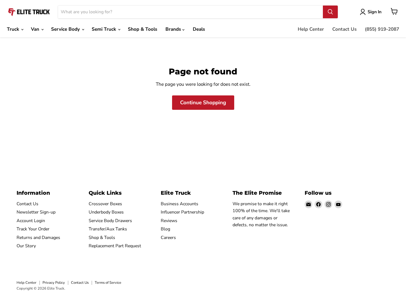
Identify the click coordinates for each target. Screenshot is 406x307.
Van (36, 29)
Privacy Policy (54, 282)
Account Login (31, 221)
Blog (165, 229)
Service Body (66, 29)
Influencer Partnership (182, 212)
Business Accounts (179, 204)
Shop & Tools (142, 29)
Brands (173, 29)
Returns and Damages (38, 238)
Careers (168, 238)
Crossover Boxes (105, 204)
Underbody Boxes (106, 212)
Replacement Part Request (115, 246)
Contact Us (344, 29)
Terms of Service (108, 282)
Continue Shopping (203, 102)
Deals (199, 29)
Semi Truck (104, 29)
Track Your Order (33, 229)
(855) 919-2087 (382, 29)
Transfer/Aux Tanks (108, 229)
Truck (13, 29)
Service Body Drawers (110, 221)
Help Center (311, 29)
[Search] (330, 12)
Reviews (169, 221)
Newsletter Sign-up (36, 212)
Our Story (26, 246)
